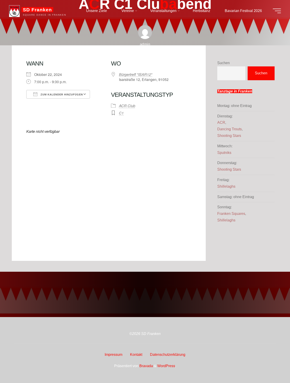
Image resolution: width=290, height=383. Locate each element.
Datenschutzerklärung (167, 354)
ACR (221, 122)
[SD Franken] (14, 11)
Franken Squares (231, 214)
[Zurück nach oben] (272, 365)
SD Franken (37, 9)
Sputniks (224, 153)
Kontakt (136, 354)
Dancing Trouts (229, 129)
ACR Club (127, 105)
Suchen (223, 63)
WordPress (166, 366)
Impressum (113, 354)
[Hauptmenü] (277, 11)
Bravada (145, 366)
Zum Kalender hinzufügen (61, 94)
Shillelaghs (226, 186)
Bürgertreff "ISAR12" (135, 74)
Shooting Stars (229, 136)
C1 (121, 113)
